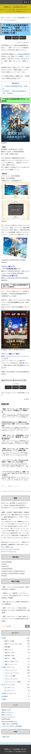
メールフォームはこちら (9, 551)
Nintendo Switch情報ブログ (9, 721)
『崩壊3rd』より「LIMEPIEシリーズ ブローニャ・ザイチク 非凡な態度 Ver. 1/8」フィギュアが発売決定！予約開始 (15, 596)
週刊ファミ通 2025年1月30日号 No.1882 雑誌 (15, 278)
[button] (27, 626)
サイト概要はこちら (8, 547)
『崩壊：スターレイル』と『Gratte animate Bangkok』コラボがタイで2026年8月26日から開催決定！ (15, 610)
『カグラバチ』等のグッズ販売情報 (11, 726)
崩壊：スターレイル (7, 380)
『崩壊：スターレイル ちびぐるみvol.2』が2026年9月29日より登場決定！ (15, 588)
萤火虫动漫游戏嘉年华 (22, 371)
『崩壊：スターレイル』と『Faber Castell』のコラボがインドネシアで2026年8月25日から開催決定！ (15, 619)
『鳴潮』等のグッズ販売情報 (9, 723)
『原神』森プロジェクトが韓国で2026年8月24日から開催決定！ (15, 603)
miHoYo (8, 371)
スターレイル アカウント (8, 717)
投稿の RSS (6, 736)
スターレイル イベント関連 (20, 380)
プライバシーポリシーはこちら (11, 549)
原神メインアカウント (7, 712)
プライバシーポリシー (10, 20)
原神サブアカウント (7, 714)
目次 (13, 83)
